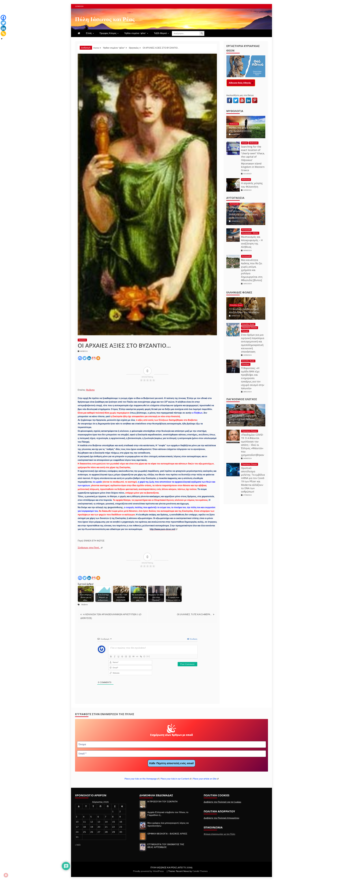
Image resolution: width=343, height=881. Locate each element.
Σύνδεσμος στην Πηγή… (89, 547)
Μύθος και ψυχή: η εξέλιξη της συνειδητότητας (244, 129)
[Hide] (2, 39)
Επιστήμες (245, 364)
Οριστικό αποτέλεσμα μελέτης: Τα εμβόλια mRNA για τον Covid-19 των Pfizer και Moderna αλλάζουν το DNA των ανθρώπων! (253, 479)
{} (144, 656)
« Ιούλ (78, 844)
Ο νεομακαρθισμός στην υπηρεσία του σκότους (243, 417)
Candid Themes (200, 871)
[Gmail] (94, 358)
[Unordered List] (130, 656)
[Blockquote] (133, 656)
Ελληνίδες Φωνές (239, 292)
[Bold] (111, 656)
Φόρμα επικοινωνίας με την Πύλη (219, 834)
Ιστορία (244, 143)
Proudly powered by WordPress (148, 871)
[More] (98, 358)
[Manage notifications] (6, 875)
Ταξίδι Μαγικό (160, 33)
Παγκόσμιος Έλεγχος (249, 328)
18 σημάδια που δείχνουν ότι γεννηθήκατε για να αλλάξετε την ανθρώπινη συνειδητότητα (244, 212)
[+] (148, 656)
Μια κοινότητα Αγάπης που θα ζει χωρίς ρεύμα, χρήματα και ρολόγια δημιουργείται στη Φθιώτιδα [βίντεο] (251, 270)
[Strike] (122, 656)
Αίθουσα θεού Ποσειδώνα (242, 82)
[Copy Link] (3, 33)
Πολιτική (245, 331)
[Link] (141, 656)
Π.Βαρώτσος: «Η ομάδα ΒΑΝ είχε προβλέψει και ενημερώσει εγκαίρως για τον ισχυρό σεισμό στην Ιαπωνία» (252, 378)
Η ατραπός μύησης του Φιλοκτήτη (252, 185)
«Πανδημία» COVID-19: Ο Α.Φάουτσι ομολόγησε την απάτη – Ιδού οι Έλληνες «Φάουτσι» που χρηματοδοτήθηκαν (252, 444)
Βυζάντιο (90, 390)
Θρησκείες (82, 340)
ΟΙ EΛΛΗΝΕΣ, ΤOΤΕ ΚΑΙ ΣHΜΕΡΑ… (194, 614)
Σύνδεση (193, 639)
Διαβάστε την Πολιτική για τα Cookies (222, 802)
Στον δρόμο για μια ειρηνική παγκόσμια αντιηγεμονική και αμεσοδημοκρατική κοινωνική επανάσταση (252, 343)
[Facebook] (80, 358)
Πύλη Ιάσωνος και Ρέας (105, 18)
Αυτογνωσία (235, 198)
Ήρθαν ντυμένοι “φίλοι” (135, 33)
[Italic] (115, 656)
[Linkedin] (89, 358)
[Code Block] (137, 656)
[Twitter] (85, 358)
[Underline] (118, 656)
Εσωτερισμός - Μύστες (250, 233)
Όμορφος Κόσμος (108, 33)
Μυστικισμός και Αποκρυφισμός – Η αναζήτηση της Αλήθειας (252, 242)
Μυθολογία (234, 111)
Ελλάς (89, 33)
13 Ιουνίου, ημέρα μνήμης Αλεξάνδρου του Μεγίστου (244, 310)
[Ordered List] (126, 656)
